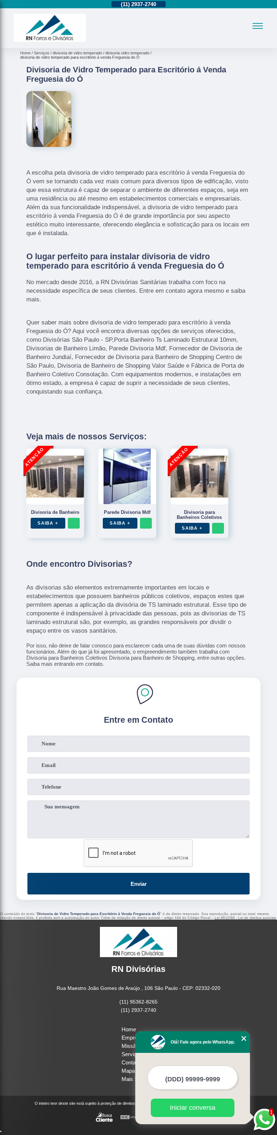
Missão (130, 1046)
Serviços (132, 1054)
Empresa (132, 1038)
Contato (131, 1062)
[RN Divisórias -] (50, 40)
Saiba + (48, 523)
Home (129, 1029)
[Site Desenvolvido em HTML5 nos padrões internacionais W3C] (133, 1117)
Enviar (139, 884)
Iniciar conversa (192, 1107)
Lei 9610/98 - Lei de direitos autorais (245, 918)
